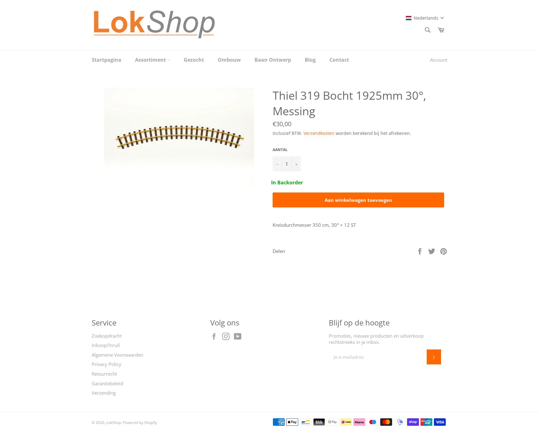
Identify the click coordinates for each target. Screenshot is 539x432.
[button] (425, 17)
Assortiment (151, 59)
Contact (339, 59)
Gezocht (194, 59)
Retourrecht (104, 374)
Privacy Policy (106, 364)
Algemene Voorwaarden (117, 355)
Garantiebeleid (107, 383)
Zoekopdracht (107, 336)
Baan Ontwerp (273, 59)
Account (438, 60)
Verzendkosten (318, 133)
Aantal (280, 149)
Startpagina (106, 59)
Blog (310, 59)
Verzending (104, 393)
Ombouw (229, 59)
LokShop (113, 422)
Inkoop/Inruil (106, 345)
